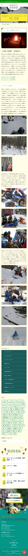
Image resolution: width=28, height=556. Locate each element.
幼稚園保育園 (5, 417)
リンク (14, 540)
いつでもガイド (12, 400)
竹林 (3, 428)
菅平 (20, 428)
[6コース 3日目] (14, 467)
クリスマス (11, 403)
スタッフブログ (7, 23)
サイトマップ (14, 547)
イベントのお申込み (14, 500)
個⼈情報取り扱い (14, 542)
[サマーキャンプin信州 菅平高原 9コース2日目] (14, 459)
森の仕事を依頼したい (7, 425)
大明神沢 (4, 414)
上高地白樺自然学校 (7, 383)
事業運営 (5, 391)
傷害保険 (14, 545)
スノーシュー (21, 406)
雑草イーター (5, 433)
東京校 (15, 417)
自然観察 (15, 428)
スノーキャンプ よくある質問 (8, 79)
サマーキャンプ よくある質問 (8, 77)
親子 (3, 431)
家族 (10, 414)
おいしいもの (20, 400)
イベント (5, 367)
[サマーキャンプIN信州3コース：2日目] (14, 475)
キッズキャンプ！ (14, 23)
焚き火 (15, 425)
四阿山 (19, 411)
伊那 (22, 409)
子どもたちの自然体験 (8, 379)
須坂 (15, 433)
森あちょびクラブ (6, 420)
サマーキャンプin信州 (20, 403)
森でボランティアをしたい (17, 420)
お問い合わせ (14, 495)
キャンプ (4, 403)
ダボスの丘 (5, 409)
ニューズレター (7, 351)
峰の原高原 (15, 414)
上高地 (11, 409)
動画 (7, 411)
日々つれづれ (6, 355)
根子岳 (20, 417)
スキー (4, 406)
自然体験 (9, 428)
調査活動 (9, 431)
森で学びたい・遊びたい (18, 422)
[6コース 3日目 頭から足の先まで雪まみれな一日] (14, 482)
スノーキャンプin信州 (7, 85)
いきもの (4, 400)
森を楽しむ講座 (7, 375)
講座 (14, 431)
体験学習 (5, 363)
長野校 (19, 431)
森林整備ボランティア (8, 387)
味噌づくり (13, 411)
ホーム (2, 23)
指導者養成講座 (7, 371)
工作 (21, 414)
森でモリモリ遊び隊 (6, 422)
